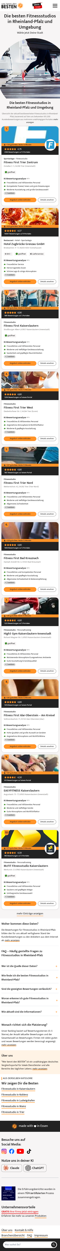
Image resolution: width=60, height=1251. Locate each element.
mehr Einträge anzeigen (30, 913)
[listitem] (18, 1089)
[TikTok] (29, 1151)
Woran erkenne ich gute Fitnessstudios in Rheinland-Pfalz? (29, 1000)
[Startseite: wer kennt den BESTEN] (12, 5)
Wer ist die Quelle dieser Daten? (29, 966)
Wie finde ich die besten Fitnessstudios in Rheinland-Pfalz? (29, 977)
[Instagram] (4, 1151)
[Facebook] (11, 1151)
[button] (20, 200)
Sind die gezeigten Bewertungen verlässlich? (29, 989)
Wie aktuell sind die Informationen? (29, 1012)
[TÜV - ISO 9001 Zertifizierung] (8, 1193)
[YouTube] (20, 1151)
